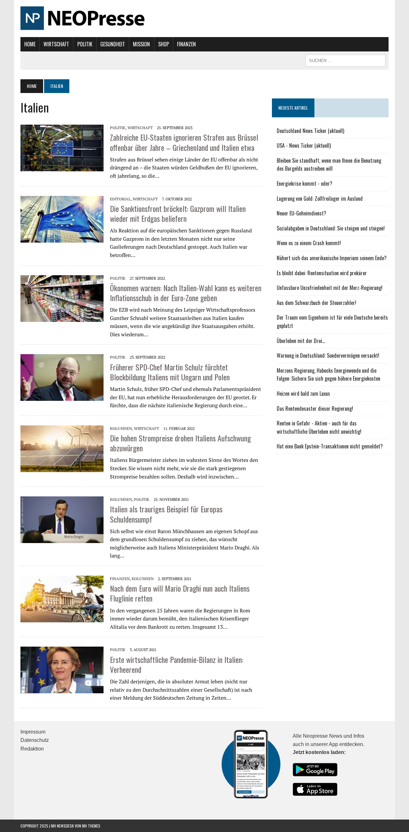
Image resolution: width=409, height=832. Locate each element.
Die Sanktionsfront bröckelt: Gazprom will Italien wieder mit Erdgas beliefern (178, 213)
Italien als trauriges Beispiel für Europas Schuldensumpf (166, 514)
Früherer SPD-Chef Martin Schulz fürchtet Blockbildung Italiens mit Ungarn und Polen (170, 372)
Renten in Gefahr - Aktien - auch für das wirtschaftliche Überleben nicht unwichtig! (319, 427)
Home (29, 44)
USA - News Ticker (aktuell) (304, 145)
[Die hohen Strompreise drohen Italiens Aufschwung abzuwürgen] (62, 448)
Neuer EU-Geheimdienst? (301, 213)
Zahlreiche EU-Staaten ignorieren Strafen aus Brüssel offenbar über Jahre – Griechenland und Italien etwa (184, 142)
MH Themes (91, 825)
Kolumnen (121, 428)
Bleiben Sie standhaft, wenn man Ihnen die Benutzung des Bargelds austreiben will (329, 165)
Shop (163, 44)
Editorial (120, 199)
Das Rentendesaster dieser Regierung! (315, 408)
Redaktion (32, 748)
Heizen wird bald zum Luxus (303, 393)
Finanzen (186, 44)
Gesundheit (112, 44)
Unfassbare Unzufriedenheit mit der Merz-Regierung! (329, 288)
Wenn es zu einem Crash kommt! (309, 243)
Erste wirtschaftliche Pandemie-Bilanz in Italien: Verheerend (176, 664)
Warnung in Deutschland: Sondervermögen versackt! (328, 355)
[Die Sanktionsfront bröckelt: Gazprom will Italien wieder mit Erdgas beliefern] (62, 218)
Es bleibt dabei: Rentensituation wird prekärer (322, 273)
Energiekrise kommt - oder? (304, 183)
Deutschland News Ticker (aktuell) (310, 131)
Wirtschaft (56, 44)
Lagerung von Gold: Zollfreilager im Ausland (320, 198)
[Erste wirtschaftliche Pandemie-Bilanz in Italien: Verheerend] (62, 669)
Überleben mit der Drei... (301, 341)
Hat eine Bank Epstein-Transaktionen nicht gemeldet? (330, 446)
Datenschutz (34, 740)
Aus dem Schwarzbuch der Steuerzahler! (316, 303)
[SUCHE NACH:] (345, 60)
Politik (84, 44)
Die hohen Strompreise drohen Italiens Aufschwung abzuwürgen (180, 443)
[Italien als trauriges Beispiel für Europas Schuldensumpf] (62, 519)
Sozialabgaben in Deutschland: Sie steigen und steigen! (331, 228)
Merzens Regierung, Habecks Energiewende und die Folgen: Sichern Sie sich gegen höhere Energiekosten (328, 375)
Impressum (32, 732)
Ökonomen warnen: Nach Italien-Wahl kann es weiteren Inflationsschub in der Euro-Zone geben (185, 292)
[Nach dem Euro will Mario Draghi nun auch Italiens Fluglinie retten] (62, 598)
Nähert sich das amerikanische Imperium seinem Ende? (332, 258)
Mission (141, 44)
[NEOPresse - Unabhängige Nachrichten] (204, 18)
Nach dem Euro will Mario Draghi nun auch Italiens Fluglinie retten (180, 593)
